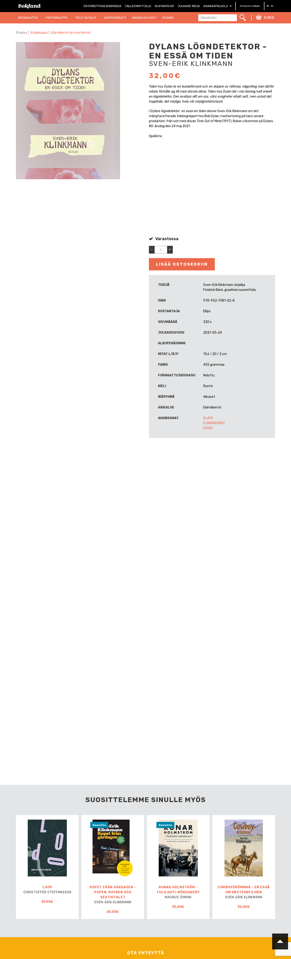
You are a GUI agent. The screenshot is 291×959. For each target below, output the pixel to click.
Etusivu (21, 33)
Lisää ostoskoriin (182, 264)
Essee (208, 428)
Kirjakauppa (39, 33)
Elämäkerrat (214, 423)
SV (272, 6)
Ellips (208, 418)
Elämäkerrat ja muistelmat (71, 33)
